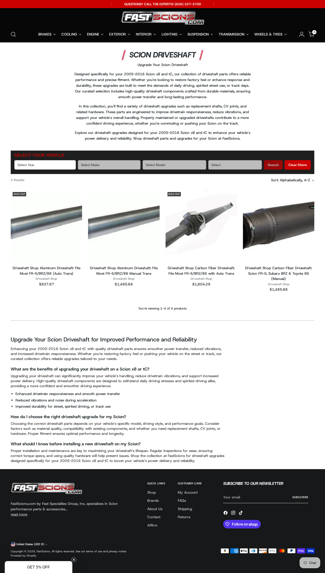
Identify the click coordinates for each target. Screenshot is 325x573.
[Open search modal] (13, 34)
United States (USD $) (30, 544)
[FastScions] (162, 18)
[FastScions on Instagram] (233, 513)
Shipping (185, 509)
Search (273, 165)
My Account (188, 492)
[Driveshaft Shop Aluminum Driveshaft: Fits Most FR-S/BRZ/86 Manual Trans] (123, 226)
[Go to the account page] (301, 34)
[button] (38, 567)
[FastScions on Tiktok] (241, 513)
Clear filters (297, 165)
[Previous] (111, 4)
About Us (154, 509)
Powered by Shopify (23, 556)
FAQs (182, 500)
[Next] (214, 4)
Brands (153, 500)
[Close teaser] (73, 559)
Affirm (152, 525)
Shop (151, 492)
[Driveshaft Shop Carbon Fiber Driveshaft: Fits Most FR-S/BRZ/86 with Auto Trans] (201, 226)
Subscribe (300, 497)
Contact (153, 517)
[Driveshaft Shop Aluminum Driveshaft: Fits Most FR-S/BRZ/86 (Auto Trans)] (46, 226)
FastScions (43, 551)
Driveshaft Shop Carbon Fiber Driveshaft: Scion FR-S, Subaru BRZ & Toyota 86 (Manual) (278, 273)
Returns (184, 517)
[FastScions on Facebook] (226, 513)
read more (19, 514)
